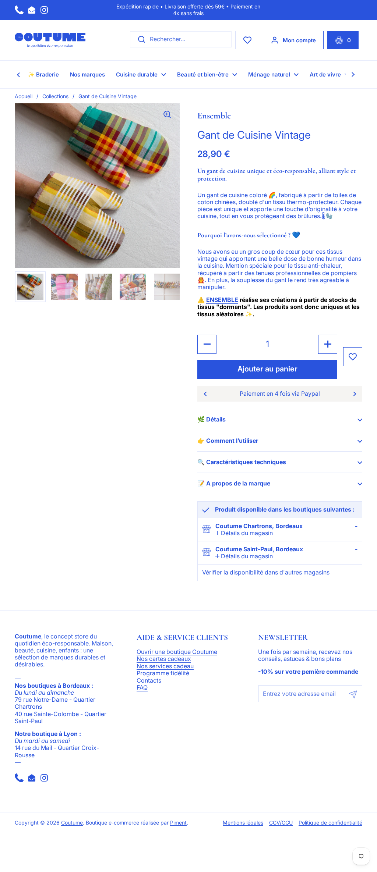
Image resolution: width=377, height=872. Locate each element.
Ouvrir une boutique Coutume (177, 652)
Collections (55, 96)
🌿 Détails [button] (211, 419)
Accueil (23, 96)
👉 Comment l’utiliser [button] (227, 440)
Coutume (72, 823)
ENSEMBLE (222, 299)
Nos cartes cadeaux (164, 659)
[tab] (244, 533)
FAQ (142, 687)
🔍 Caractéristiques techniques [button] (241, 462)
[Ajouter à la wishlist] (352, 356)
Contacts (149, 680)
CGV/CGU (281, 823)
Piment (178, 823)
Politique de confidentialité (330, 823)
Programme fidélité (163, 673)
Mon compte (299, 40)
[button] (343, 40)
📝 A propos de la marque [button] (233, 483)
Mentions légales (243, 823)
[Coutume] (50, 40)
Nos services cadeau (165, 666)
